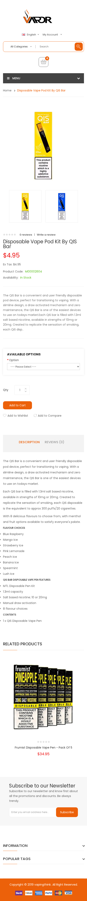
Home (7, 90)
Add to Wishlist (17, 416)
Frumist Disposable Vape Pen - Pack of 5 (43, 747)
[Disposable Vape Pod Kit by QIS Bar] (25, 206)
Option (14, 360)
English (32, 34)
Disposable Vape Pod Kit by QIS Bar (41, 90)
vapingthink (42, 885)
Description (29, 442)
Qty (5, 390)
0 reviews (26, 235)
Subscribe (67, 812)
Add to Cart (17, 405)
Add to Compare (50, 416)
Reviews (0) (54, 442)
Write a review (46, 235)
